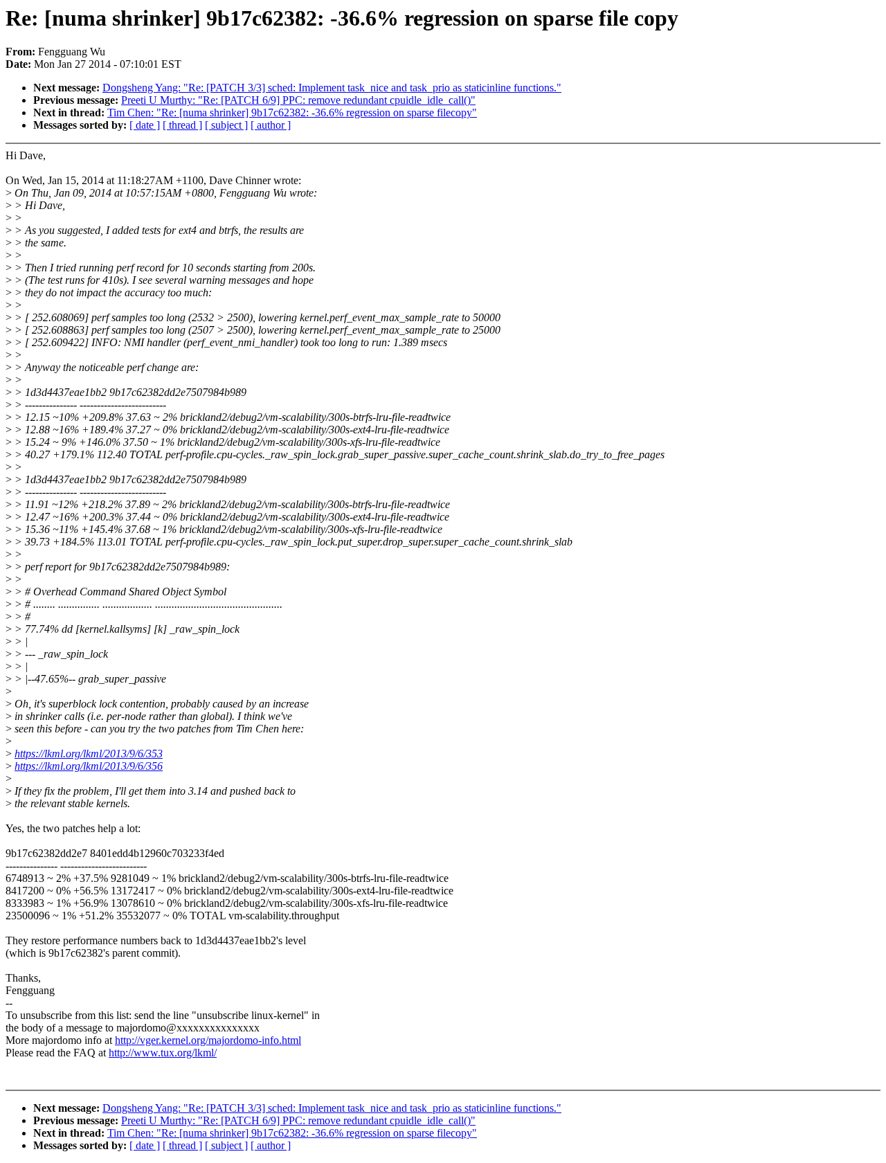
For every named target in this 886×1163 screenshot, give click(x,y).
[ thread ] (182, 125)
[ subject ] (226, 125)
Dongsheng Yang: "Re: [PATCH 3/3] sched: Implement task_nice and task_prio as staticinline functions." (331, 87)
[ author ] (271, 125)
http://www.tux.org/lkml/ (163, 1052)
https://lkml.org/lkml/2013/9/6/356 (89, 766)
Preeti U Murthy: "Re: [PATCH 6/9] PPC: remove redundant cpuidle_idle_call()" (298, 100)
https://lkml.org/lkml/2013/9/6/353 (89, 753)
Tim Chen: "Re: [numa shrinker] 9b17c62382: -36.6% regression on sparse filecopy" (292, 112)
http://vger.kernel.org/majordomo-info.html (208, 1040)
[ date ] (144, 125)
